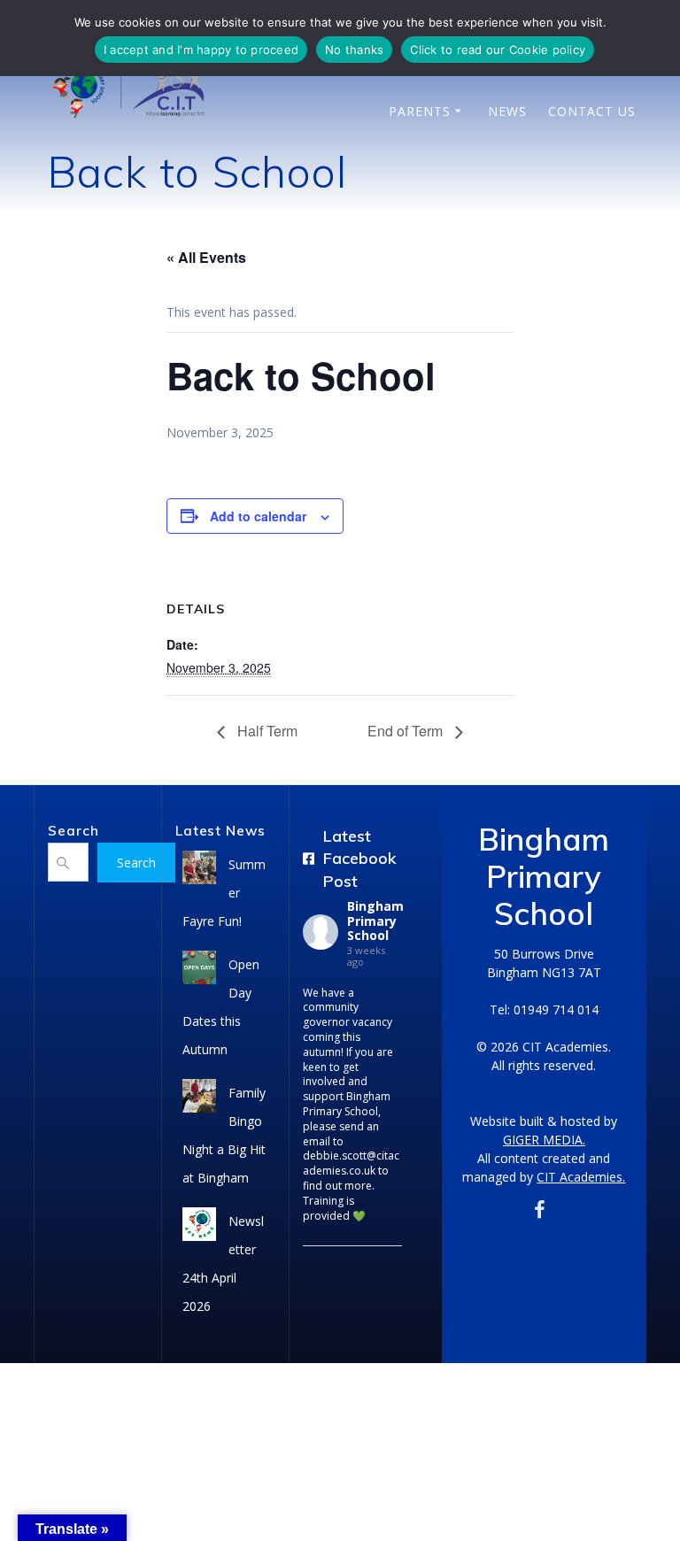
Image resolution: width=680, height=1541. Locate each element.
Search (136, 862)
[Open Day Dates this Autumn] (199, 972)
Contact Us (592, 111)
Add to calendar (258, 516)
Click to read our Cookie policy (497, 49)
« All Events (206, 257)
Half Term (266, 730)
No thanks (354, 49)
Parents (420, 111)
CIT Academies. (581, 1176)
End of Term (406, 730)
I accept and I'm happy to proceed (201, 49)
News (507, 111)
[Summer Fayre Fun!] (199, 872)
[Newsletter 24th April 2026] (199, 1229)
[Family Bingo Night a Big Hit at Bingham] (199, 1100)
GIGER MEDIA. (544, 1139)
